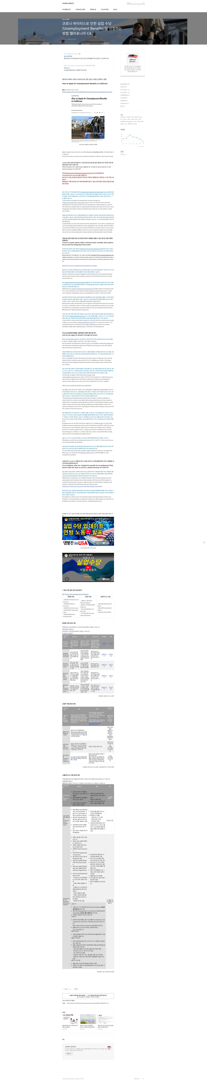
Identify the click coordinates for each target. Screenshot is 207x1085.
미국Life (123, 87)
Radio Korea (138, 1053)
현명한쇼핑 (93, 9)
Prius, (140, 117)
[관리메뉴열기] (204, 542)
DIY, (121, 119)
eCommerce (124, 103)
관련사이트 (136, 1078)
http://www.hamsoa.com (71, 53)
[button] (104, 644)
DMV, (142, 121)
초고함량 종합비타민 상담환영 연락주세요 (75, 70)
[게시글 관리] (70, 989)
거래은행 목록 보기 (67, 781)
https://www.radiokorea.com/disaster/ (77, 594)
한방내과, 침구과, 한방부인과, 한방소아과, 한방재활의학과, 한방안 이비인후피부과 (86, 58)
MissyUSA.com (138, 1050)
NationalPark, (129, 121)
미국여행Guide (125, 95)
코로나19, (136, 117)
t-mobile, (128, 117)
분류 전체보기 (125, 84)
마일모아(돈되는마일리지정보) (140, 1062)
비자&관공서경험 (80, 9)
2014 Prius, (123, 117)
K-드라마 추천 (138, 1047)
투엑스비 (66, 68)
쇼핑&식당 (124, 100)
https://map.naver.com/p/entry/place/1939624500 (78, 65)
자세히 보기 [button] (104, 655)
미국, (133, 117)
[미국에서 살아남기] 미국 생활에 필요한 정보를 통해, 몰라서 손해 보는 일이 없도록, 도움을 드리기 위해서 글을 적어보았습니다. (86, 1049)
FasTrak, (122, 124)
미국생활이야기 (66, 9)
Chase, (124, 119)
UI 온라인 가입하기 (67, 633)
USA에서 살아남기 (68, 3)
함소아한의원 (68, 56)
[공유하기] (68, 989)
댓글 (63, 1039)
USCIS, (135, 124)
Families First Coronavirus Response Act (91, 249)
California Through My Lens (139, 1072)
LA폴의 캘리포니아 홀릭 (139, 1067)
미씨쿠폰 (136, 1076)
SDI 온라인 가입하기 (68, 629)
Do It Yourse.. (125, 89)
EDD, (136, 119)
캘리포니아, (130, 124)
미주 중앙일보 (138, 1058)
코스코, (139, 119)
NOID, (139, 121)
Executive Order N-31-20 (78, 731)
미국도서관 (123, 98)
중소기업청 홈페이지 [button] (78, 929)
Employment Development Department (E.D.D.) (80, 173)
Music (122, 106)
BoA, (126, 124)
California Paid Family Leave (77, 316)
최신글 (115, 9)
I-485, (128, 119)
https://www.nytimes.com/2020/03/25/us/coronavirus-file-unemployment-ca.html (87, 92)
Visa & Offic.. (124, 92)
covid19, (132, 119)
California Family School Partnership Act (76, 282)
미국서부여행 (104, 9)
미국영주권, (123, 121)
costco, (135, 121)
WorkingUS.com (138, 1055)
